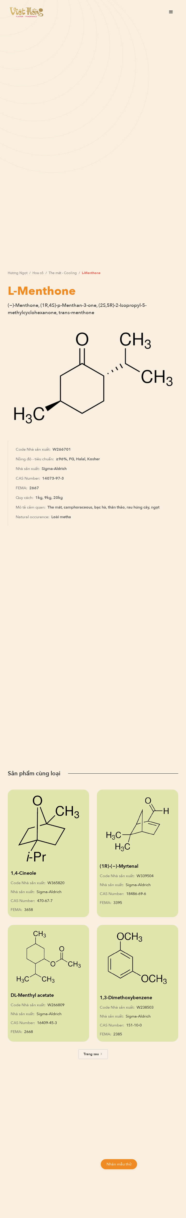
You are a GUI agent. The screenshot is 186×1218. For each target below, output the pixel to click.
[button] (171, 12)
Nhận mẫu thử (119, 1164)
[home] (26, 12)
